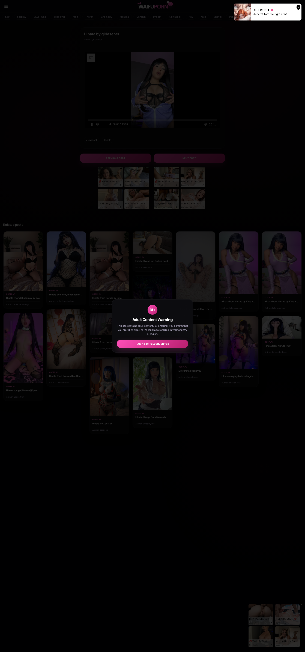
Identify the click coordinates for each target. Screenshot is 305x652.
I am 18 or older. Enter (152, 343)
